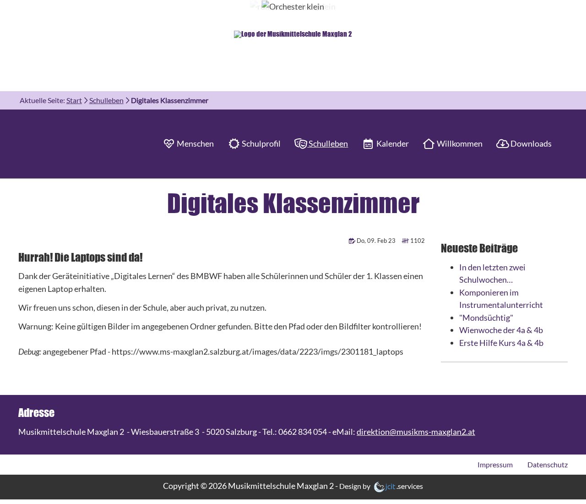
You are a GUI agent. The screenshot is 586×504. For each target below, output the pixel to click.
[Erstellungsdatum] (353, 240)
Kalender (392, 143)
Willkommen (459, 143)
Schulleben (327, 143)
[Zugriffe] (406, 240)
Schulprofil (260, 143)
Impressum (495, 464)
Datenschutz (547, 464)
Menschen (194, 143)
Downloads (530, 143)
